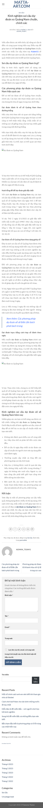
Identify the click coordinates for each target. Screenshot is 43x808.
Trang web (8, 638)
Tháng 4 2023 (7, 764)
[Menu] (3, 4)
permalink (23, 540)
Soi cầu (21, 12)
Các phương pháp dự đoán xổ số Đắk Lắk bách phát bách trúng (10, 567)
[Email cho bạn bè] (24, 529)
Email (7, 627)
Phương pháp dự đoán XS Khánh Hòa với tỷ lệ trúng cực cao (31, 567)
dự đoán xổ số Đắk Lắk (17, 322)
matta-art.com (21, 4)
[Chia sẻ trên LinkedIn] (32, 529)
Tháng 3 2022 (7, 777)
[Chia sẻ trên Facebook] (15, 529)
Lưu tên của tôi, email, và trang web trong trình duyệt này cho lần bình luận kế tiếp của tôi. (20, 653)
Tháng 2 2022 (7, 781)
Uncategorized (8, 796)
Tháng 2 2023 (7, 772)
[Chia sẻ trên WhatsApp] (11, 529)
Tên (6, 616)
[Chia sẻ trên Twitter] (19, 529)
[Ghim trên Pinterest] (28, 529)
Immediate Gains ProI (6, 743)
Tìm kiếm (5, 675)
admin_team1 (21, 31)
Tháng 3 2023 (7, 768)
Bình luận (9, 595)
